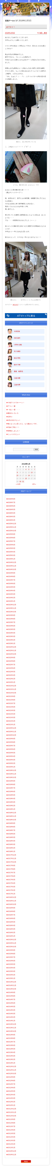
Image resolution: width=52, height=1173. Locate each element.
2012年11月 (12, 1070)
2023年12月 (12, 605)
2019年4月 (11, 798)
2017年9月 (11, 865)
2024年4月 (11, 590)
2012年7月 (11, 1084)
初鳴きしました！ (14, 431)
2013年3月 (11, 1056)
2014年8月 (11, 996)
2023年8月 (11, 619)
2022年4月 (11, 675)
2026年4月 (11, 513)
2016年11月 (12, 901)
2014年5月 (11, 1006)
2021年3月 (11, 717)
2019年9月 (11, 781)
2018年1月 (11, 851)
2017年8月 (11, 869)
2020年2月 (11, 763)
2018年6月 (11, 834)
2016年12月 (12, 897)
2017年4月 (11, 883)
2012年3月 (11, 1098)
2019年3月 (11, 802)
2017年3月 (11, 887)
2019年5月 (11, 795)
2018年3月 (11, 844)
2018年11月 (12, 816)
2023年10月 (12, 612)
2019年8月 (11, 784)
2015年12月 (12, 939)
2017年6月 (11, 876)
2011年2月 (11, 1144)
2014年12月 (12, 982)
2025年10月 (12, 531)
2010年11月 (12, 1155)
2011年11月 (12, 1112)
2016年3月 (11, 929)
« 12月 (18, 484)
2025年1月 (11, 559)
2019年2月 (11, 806)
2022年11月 (12, 650)
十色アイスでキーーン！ (16, 403)
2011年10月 (12, 1116)
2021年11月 (12, 689)
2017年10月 (12, 862)
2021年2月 (11, 721)
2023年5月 (11, 629)
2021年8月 (11, 700)
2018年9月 (11, 823)
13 (32, 472)
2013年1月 (11, 1063)
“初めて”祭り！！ (13, 427)
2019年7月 (11, 788)
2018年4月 (11, 841)
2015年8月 (11, 954)
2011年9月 (11, 1119)
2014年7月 (11, 999)
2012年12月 (12, 1066)
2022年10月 (12, 654)
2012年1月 (11, 1105)
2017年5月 (11, 880)
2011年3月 (11, 1140)
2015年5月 (11, 964)
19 (29, 475)
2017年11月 (12, 858)
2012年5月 (11, 1091)
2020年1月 (11, 767)
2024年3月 (11, 594)
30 (20, 481)
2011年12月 (12, 1109)
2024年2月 (11, 598)
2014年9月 (11, 992)
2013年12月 (12, 1024)
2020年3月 (11, 760)
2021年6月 (11, 707)
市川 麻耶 (17, 351)
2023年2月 (11, 640)
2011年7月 (11, 1126)
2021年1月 (11, 724)
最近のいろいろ (13, 413)
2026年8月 (11, 499)
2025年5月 (11, 548)
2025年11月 (12, 527)
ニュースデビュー (14, 434)
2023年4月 (11, 633)
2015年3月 (11, 971)
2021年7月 (11, 703)
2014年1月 (11, 1021)
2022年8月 (11, 661)
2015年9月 (11, 950)
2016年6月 (11, 918)
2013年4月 (11, 1052)
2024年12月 (12, 562)
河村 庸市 (17, 338)
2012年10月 (12, 1073)
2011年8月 (11, 1123)
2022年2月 (11, 679)
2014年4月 (11, 1010)
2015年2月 (11, 975)
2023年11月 (12, 608)
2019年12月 (12, 770)
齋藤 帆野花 (18, 371)
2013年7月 (11, 1042)
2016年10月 (12, 904)
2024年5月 (11, 587)
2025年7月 (11, 541)
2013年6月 (11, 1045)
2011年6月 (11, 1130)
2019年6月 (11, 791)
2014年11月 (12, 985)
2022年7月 (11, 665)
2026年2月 (11, 520)
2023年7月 (11, 622)
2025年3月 (11, 555)
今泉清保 (17, 331)
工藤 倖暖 (17, 378)
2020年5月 (11, 753)
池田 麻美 (43, 33)
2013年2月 (11, 1059)
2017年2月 (11, 890)
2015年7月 (11, 957)
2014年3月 (11, 1013)
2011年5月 (11, 1133)
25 (26, 478)
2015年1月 (11, 978)
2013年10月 (12, 1031)
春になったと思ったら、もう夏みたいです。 (23, 424)
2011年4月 (11, 1137)
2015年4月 (11, 968)
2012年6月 (11, 1088)
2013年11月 (12, 1028)
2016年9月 (11, 908)
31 (23, 481)
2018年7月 (11, 830)
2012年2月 (11, 1102)
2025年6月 (11, 545)
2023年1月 (11, 643)
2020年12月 (12, 728)
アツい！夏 (11, 406)
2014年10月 (12, 989)
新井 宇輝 (17, 365)
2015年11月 (12, 943)
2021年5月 (11, 710)
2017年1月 (11, 894)
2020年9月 (11, 739)
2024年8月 (11, 576)
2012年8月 (11, 1080)
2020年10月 (12, 735)
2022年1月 (11, 682)
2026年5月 (11, 509)
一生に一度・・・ (14, 410)
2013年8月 (11, 1038)
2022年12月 (12, 647)
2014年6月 (11, 1003)
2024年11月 (12, 566)
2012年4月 (11, 1095)
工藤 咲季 (17, 385)
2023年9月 (11, 615)
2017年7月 (11, 872)
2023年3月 (11, 636)
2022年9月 (11, 657)
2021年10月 (12, 693)
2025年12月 (12, 523)
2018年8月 (11, 827)
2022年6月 (11, 668)
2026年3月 (11, 516)
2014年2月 (11, 1017)
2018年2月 (11, 848)
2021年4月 (11, 714)
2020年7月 (11, 746)
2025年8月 (11, 538)
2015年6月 (11, 961)
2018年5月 (11, 837)
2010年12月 (12, 1151)
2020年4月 (11, 756)
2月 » (34, 484)
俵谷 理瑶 (17, 358)
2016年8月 (11, 911)
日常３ (10, 417)
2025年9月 (11, 534)
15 (17, 475)
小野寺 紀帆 (18, 345)
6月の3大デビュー (14, 420)
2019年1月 (11, 809)
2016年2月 (11, 932)
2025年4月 (11, 552)
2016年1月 (11, 936)
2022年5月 (11, 672)
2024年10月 (12, 569)
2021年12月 (12, 686)
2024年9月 (11, 573)
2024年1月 (11, 601)
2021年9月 (11, 696)
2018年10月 (12, 820)
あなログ (15, 304)
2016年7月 (11, 915)
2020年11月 (12, 731)
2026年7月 (11, 502)
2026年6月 (11, 506)
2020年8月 (11, 742)
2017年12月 (12, 855)
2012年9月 (11, 1077)
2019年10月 (12, 777)
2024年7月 (11, 580)
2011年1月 (11, 1147)
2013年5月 (11, 1049)
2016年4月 (11, 925)
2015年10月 (12, 947)
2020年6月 (11, 749)
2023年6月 (11, 626)
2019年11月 (12, 774)
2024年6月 (11, 583)
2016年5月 (11, 922)
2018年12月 (12, 813)
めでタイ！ (10, 27)
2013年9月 (11, 1035)
